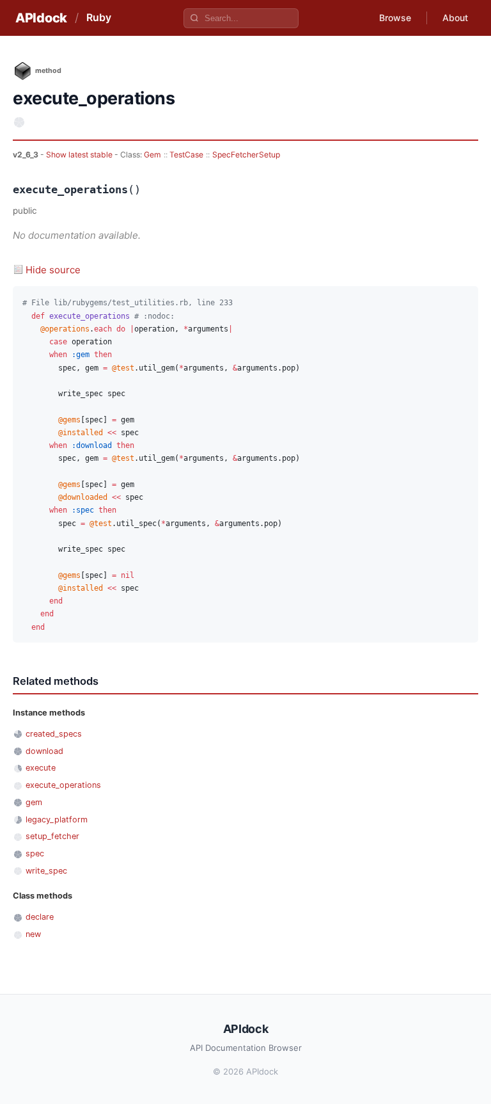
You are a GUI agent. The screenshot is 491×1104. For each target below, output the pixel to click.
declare (40, 917)
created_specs (54, 734)
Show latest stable (80, 154)
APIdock (41, 18)
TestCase (186, 154)
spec (35, 853)
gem (34, 802)
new (33, 934)
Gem (152, 154)
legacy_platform (57, 819)
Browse (395, 17)
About (455, 17)
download (44, 751)
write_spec (46, 871)
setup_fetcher (52, 836)
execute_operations (63, 785)
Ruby (98, 17)
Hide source (53, 270)
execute (41, 767)
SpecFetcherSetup (246, 154)
